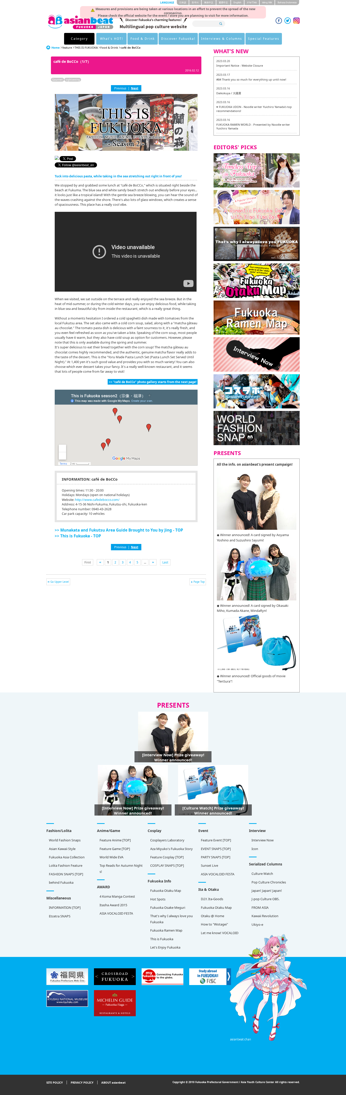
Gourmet (57, 79)
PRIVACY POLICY (82, 1082)
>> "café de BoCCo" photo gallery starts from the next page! (152, 382)
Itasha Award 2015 (113, 905)
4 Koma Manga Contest (117, 896)
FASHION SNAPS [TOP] (66, 874)
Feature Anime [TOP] (115, 840)
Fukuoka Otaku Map (165, 890)
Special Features (263, 38)
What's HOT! (111, 38)
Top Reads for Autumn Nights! (121, 868)
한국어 (195, 2)
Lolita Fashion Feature (65, 865)
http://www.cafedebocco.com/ (97, 500)
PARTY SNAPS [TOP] (215, 857)
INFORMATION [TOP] (65, 907)
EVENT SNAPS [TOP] (216, 848)
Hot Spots (157, 899)
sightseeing (73, 79)
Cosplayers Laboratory (167, 840)
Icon (255, 848)
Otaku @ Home (212, 916)
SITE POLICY (54, 1082)
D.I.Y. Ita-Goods (212, 899)
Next (134, 88)
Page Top (199, 581)
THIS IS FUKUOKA (86, 47)
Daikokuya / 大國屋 (228, 93)
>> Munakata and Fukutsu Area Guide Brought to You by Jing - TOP (119, 530)
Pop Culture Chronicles (269, 882)
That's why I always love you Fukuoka (171, 919)
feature (67, 47)
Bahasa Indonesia (287, 2)
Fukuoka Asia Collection (67, 857)
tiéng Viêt (267, 2)
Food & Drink (142, 38)
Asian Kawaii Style (62, 848)
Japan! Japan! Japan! (267, 890)
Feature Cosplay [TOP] (167, 857)
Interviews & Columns (221, 38)
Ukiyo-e (257, 924)
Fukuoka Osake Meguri (167, 907)
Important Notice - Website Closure (239, 65)
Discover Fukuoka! (178, 38)
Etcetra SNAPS (59, 916)
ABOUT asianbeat (113, 1082)
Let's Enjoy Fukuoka (165, 947)
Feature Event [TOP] (216, 840)
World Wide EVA (111, 857)
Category (79, 38)
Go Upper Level (59, 581)
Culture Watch (262, 873)
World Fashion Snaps (65, 840)
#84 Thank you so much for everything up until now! (251, 79)
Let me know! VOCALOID (219, 933)
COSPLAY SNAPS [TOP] (167, 865)
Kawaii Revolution (265, 916)
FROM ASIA (260, 907)
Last (165, 562)
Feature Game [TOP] (115, 848)
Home (55, 47)
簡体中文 (208, 2)
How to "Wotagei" (214, 924)
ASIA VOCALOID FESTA (217, 874)
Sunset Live (209, 865)
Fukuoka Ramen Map (166, 930)
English (237, 2)
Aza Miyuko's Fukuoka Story (171, 848)
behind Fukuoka (61, 882)
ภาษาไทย (252, 2)
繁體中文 (223, 2)
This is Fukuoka (161, 939)
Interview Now (263, 840)
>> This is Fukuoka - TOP (78, 535)
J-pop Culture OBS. (265, 899)
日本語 (182, 2)
